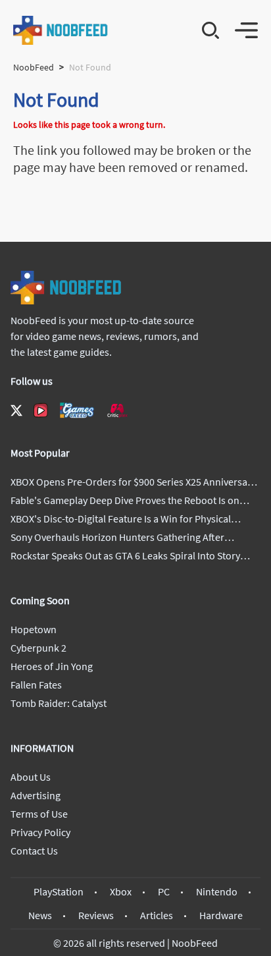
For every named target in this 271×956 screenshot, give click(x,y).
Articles (156, 915)
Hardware (221, 915)
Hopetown (34, 629)
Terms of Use (39, 813)
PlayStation (59, 891)
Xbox (121, 891)
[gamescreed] (77, 410)
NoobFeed (33, 67)
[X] (16, 410)
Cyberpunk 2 (38, 647)
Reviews (96, 915)
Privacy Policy (40, 832)
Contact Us (34, 850)
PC (164, 891)
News (40, 915)
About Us (31, 776)
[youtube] (41, 410)
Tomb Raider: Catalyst (59, 703)
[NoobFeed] (61, 30)
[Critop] (117, 410)
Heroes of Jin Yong (52, 666)
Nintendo (216, 891)
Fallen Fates (36, 684)
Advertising (36, 795)
